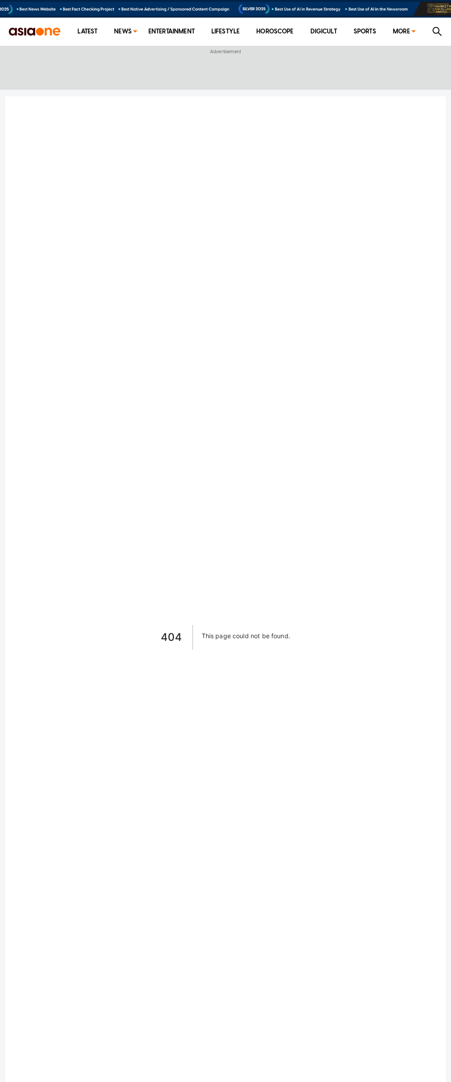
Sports (365, 31)
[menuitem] (87, 32)
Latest (87, 31)
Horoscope (274, 31)
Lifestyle (225, 31)
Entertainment (171, 31)
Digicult (324, 31)
